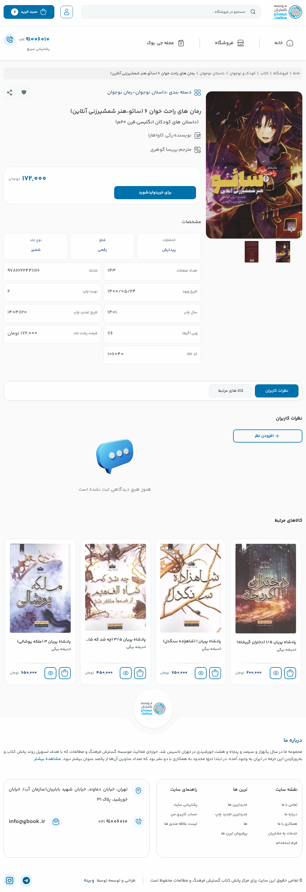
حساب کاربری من (184, 814)
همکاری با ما (287, 824)
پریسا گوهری (164, 149)
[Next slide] (215, 165)
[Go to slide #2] (251, 251)
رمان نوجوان (119, 92)
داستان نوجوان (150, 92)
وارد (152, 192)
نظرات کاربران (276, 391)
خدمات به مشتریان (282, 833)
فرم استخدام (286, 843)
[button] (24, 93)
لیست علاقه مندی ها (180, 824)
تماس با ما (289, 805)
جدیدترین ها (237, 805)
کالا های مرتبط (231, 391)
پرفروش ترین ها (234, 833)
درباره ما (290, 814)
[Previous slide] (293, 165)
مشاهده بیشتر (47, 759)
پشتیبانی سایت (185, 805)
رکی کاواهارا (160, 135)
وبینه (89, 880)
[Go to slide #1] (283, 251)
